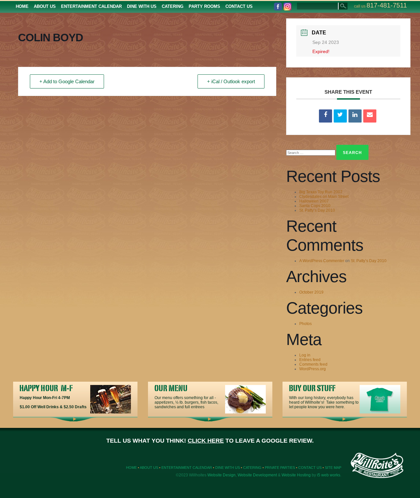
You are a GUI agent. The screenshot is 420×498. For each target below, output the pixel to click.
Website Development (257, 475)
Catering (252, 467)
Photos (305, 323)
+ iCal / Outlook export (231, 81)
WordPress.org (312, 369)
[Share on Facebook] (325, 116)
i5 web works (328, 475)
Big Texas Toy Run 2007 (321, 192)
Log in (304, 355)
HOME (131, 467)
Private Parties (280, 467)
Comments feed (313, 364)
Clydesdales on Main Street (323, 196)
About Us (149, 467)
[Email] (369, 116)
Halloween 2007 (314, 201)
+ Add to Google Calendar (66, 81)
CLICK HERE (206, 440)
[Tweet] (340, 116)
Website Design (221, 475)
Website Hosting (296, 475)
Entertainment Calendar (186, 467)
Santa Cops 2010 (314, 205)
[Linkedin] (355, 116)
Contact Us (310, 467)
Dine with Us (227, 467)
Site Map (333, 467)
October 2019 (311, 292)
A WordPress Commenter (321, 261)
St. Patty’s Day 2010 (317, 210)
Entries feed (310, 359)
